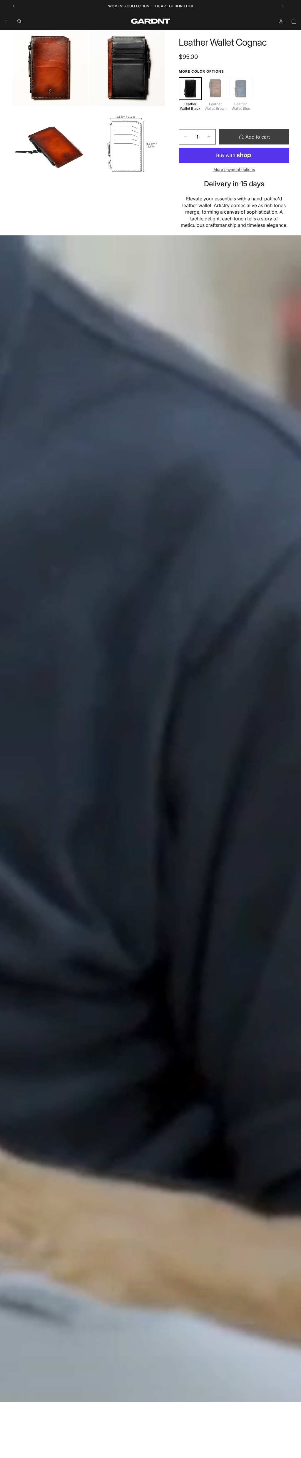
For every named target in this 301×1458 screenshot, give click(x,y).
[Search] (19, 21)
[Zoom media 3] (50, 145)
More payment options (234, 169)
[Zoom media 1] (50, 68)
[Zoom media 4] (127, 145)
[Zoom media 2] (127, 68)
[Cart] (293, 21)
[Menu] (7, 21)
